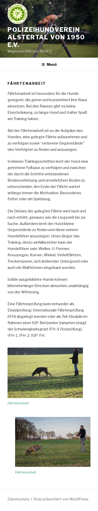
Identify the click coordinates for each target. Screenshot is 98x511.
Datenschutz (18, 499)
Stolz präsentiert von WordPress (60, 499)
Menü (52, 64)
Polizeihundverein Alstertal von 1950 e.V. (46, 37)
